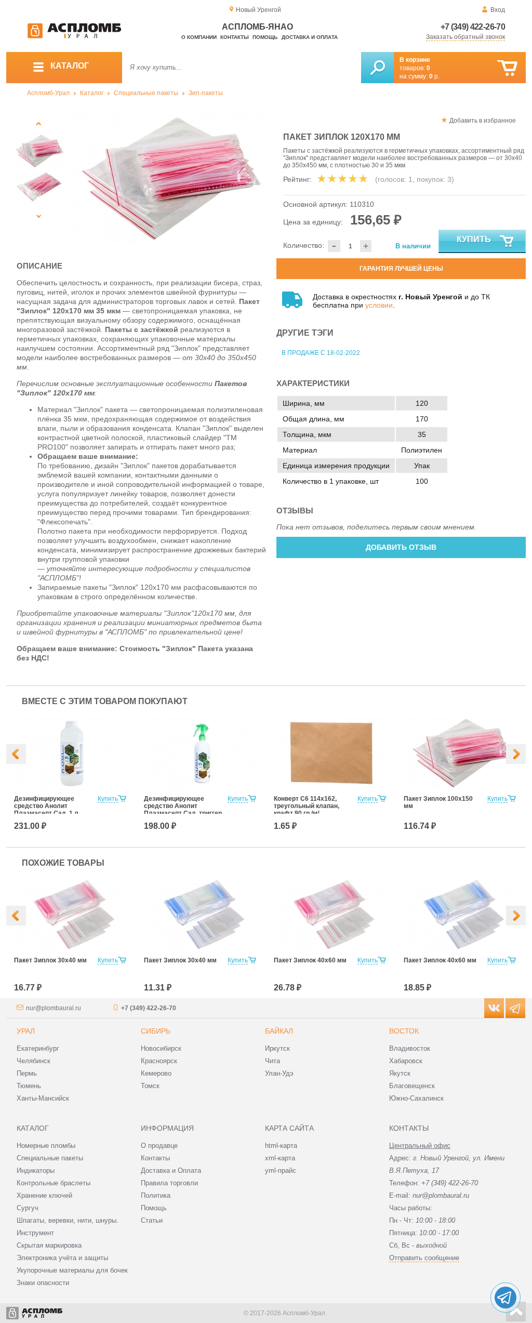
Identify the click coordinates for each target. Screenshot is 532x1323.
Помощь (264, 37)
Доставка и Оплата (171, 1170)
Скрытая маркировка (49, 1245)
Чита (272, 1061)
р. (434, 76)
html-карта (281, 1145)
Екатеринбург (38, 1048)
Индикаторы (36, 1170)
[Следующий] (38, 216)
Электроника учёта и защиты (62, 1258)
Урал (26, 1031)
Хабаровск (405, 1061)
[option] (168, 179)
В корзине (415, 59)
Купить (474, 239)
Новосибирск (161, 1048)
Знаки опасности (43, 1283)
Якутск (399, 1073)
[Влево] (16, 754)
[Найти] (377, 67)
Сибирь (155, 1031)
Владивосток (409, 1048)
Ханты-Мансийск (43, 1098)
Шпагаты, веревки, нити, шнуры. (67, 1220)
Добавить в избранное (482, 120)
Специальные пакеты (146, 93)
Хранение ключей (44, 1195)
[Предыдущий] (38, 123)
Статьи (152, 1220)
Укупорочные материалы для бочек (72, 1270)
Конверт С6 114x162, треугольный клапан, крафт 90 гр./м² (306, 806)
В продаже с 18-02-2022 (321, 352)
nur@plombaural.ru (53, 1008)
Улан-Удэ (279, 1073)
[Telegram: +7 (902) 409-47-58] (505, 1297)
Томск (150, 1086)
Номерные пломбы (46, 1145)
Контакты (234, 37)
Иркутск (277, 1048)
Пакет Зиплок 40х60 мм (310, 960)
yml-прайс (280, 1170)
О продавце (159, 1145)
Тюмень (29, 1086)
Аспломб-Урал (48, 93)
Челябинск (33, 1061)
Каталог (91, 93)
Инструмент (35, 1233)
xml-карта (280, 1158)
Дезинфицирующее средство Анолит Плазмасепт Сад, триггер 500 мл (183, 809)
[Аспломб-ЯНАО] (74, 36)
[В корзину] (507, 68)
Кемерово (156, 1073)
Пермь (27, 1073)
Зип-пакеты (206, 93)
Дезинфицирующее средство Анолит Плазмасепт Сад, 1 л (46, 806)
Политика (155, 1195)
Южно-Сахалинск (416, 1098)
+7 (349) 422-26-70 (473, 26)
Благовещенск (412, 1086)
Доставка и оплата (310, 37)
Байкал (279, 1031)
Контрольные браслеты (53, 1183)
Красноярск (159, 1061)
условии (379, 305)
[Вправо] (516, 754)
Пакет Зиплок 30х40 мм (50, 960)
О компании (199, 37)
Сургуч (27, 1208)
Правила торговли (169, 1183)
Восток (404, 1031)
